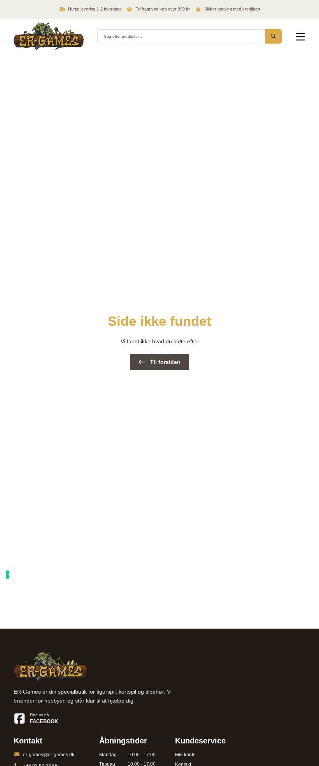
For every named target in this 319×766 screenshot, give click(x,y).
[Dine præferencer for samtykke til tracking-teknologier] (7, 574)
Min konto (185, 754)
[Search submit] (273, 36)
